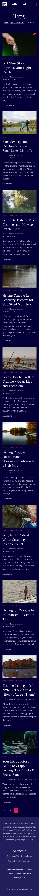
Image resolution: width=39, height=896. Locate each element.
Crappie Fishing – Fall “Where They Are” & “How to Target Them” (18, 690)
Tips (4, 58)
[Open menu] (35, 4)
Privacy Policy (19, 878)
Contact (29, 870)
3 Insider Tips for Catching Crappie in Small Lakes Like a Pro (18, 146)
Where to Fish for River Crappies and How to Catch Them (19, 224)
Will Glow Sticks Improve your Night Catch (16, 67)
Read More (8, 105)
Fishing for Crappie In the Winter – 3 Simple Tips (18, 614)
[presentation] (19, 44)
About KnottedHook (15, 870)
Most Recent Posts (23, 874)
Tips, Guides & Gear (9, 215)
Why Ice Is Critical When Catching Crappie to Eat (15, 539)
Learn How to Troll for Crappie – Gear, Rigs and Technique (18, 381)
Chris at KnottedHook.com (14, 77)
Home (10, 874)
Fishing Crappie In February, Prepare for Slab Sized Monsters (17, 299)
